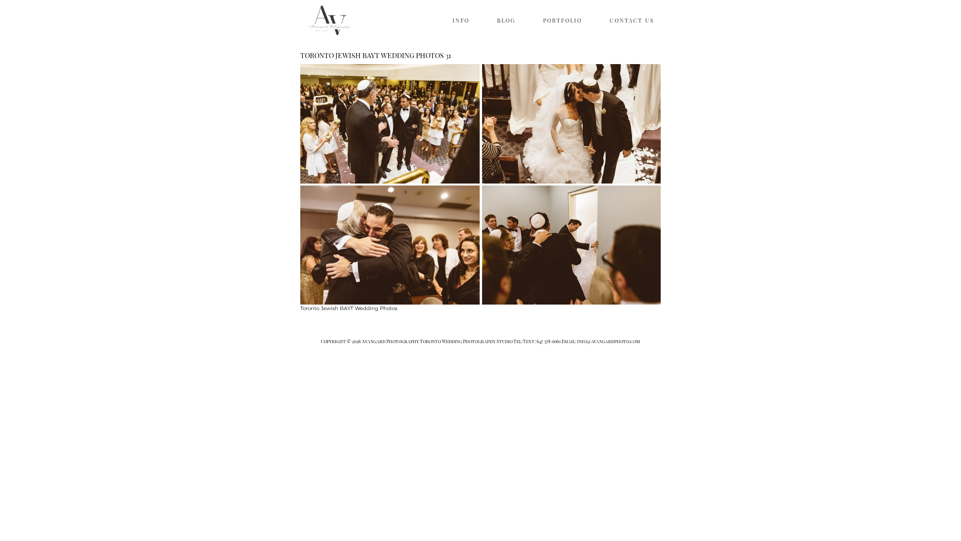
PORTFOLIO (562, 20)
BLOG (506, 20)
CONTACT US (632, 20)
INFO (460, 20)
